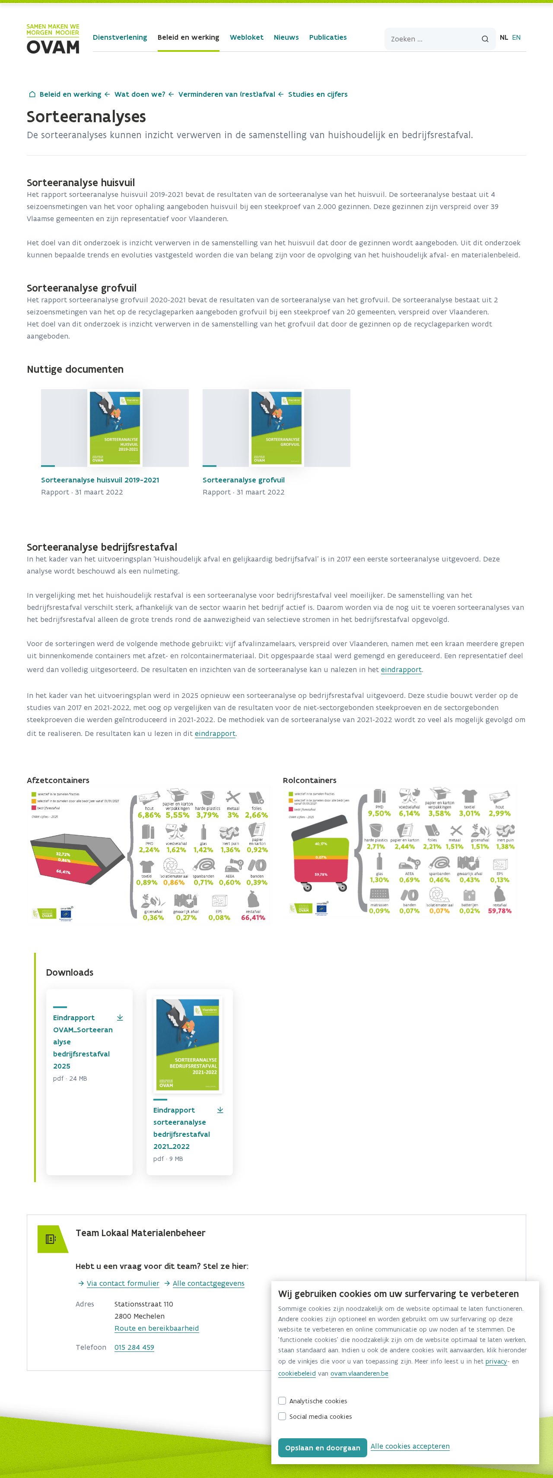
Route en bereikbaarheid (156, 1328)
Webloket (247, 37)
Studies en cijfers (318, 94)
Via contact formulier (123, 1283)
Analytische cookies (318, 1401)
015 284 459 (134, 1347)
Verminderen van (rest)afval (226, 94)
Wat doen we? (139, 94)
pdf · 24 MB (70, 1078)
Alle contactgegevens (209, 1283)
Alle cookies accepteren (410, 1446)
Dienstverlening (120, 37)
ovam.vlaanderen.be (359, 1373)
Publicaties (328, 37)
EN (516, 37)
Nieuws (286, 37)
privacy (496, 1361)
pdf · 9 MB (168, 1158)
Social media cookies (320, 1416)
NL (504, 37)
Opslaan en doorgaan (322, 1448)
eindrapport (401, 669)
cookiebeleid (297, 1373)
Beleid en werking (188, 37)
